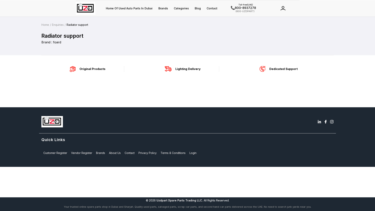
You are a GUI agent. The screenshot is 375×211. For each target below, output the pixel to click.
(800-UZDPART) (242, 11)
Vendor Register (81, 153)
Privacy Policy (147, 153)
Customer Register (55, 153)
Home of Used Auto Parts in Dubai (129, 8)
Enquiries (58, 24)
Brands (163, 8)
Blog (198, 8)
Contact (212, 8)
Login (192, 153)
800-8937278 (243, 8)
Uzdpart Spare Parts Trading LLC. (179, 200)
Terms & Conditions (173, 153)
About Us (115, 153)
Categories (181, 8)
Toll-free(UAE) (242, 5)
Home (45, 24)
